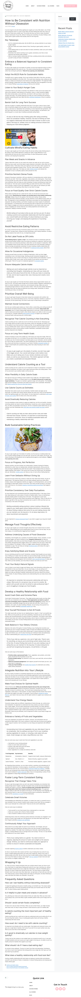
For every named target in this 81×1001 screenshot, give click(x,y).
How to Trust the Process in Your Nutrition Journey (17, 967)
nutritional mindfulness (35, 97)
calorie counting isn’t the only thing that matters (19, 384)
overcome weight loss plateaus (37, 768)
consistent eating (39, 261)
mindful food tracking (30, 664)
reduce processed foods (22, 519)
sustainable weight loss (26, 606)
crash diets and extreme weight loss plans (34, 407)
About (32, 5)
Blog (58, 5)
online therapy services (28, 313)
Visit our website (33, 856)
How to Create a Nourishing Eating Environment (17, 966)
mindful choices (34, 169)
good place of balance (22, 84)
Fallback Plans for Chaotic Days (66, 43)
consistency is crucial (17, 793)
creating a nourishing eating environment (32, 485)
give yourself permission (39, 559)
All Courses (51, 5)
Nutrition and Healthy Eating (12, 965)
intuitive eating (18, 848)
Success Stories (41, 5)
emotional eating (33, 546)
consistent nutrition (43, 343)
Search (60, 16)
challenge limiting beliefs (37, 247)
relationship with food (25, 634)
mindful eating (19, 472)
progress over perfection (23, 820)
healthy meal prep (22, 772)
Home (27, 5)
